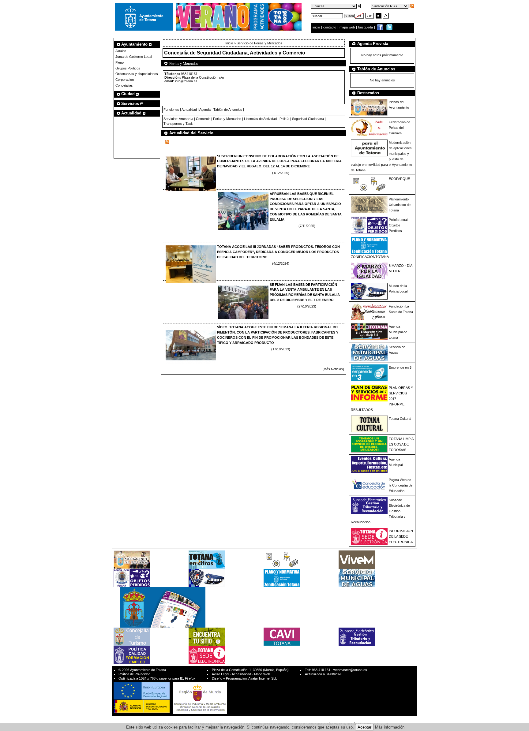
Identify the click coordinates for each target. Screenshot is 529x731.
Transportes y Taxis (178, 123)
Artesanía (186, 119)
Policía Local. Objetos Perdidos (398, 225)
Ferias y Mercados (227, 119)
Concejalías (124, 85)
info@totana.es (186, 81)
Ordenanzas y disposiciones (136, 74)
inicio (317, 27)
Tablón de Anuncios (227, 109)
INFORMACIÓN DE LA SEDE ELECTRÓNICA (401, 536)
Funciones (171, 109)
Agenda (205, 109)
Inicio (229, 43)
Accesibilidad (241, 674)
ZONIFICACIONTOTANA (370, 257)
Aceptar (364, 727)
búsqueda (366, 27)
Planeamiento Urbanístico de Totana (400, 204)
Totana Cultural (400, 418)
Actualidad (189, 109)
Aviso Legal (220, 674)
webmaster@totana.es (350, 670)
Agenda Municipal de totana (398, 332)
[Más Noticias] (333, 369)
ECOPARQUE (399, 179)
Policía (284, 119)
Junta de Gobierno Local (133, 56)
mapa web (348, 27)
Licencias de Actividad (260, 119)
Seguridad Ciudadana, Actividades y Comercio (251, 52)
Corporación (124, 79)
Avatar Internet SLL (262, 678)
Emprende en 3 (400, 367)
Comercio (203, 119)
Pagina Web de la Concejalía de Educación (400, 485)
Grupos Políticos (127, 68)
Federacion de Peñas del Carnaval (399, 127)
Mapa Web (262, 674)
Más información (389, 727)
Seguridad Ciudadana (308, 119)
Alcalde (120, 51)
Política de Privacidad (134, 674)
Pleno (119, 62)
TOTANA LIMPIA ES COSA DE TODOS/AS (401, 444)
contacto (329, 27)
